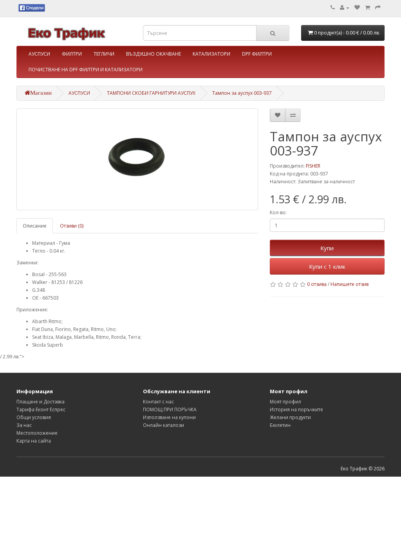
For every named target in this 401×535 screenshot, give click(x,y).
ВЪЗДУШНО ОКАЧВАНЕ (153, 54)
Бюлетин (280, 425)
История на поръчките (296, 409)
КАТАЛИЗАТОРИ (211, 54)
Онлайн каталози (163, 425)
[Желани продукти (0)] (357, 7)
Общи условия (33, 417)
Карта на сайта (33, 440)
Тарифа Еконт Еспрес (40, 409)
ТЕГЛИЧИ (104, 54)
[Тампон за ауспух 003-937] (137, 159)
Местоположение (37, 433)
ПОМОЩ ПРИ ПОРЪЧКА (170, 409)
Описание (35, 225)
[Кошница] (367, 7)
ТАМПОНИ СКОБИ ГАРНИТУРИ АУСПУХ (151, 93)
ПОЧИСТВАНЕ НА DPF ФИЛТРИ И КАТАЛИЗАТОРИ (86, 69)
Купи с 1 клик (327, 266)
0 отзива (317, 284)
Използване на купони (169, 417)
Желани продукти (290, 417)
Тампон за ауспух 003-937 (242, 93)
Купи (327, 248)
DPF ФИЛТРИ (257, 54)
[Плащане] (378, 7)
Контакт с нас (158, 401)
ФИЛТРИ (72, 54)
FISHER (313, 166)
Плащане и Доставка (40, 401)
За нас (24, 425)
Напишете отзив (349, 284)
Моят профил (285, 401)
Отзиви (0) (71, 225)
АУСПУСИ (39, 54)
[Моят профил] (344, 7)
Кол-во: (278, 212)
